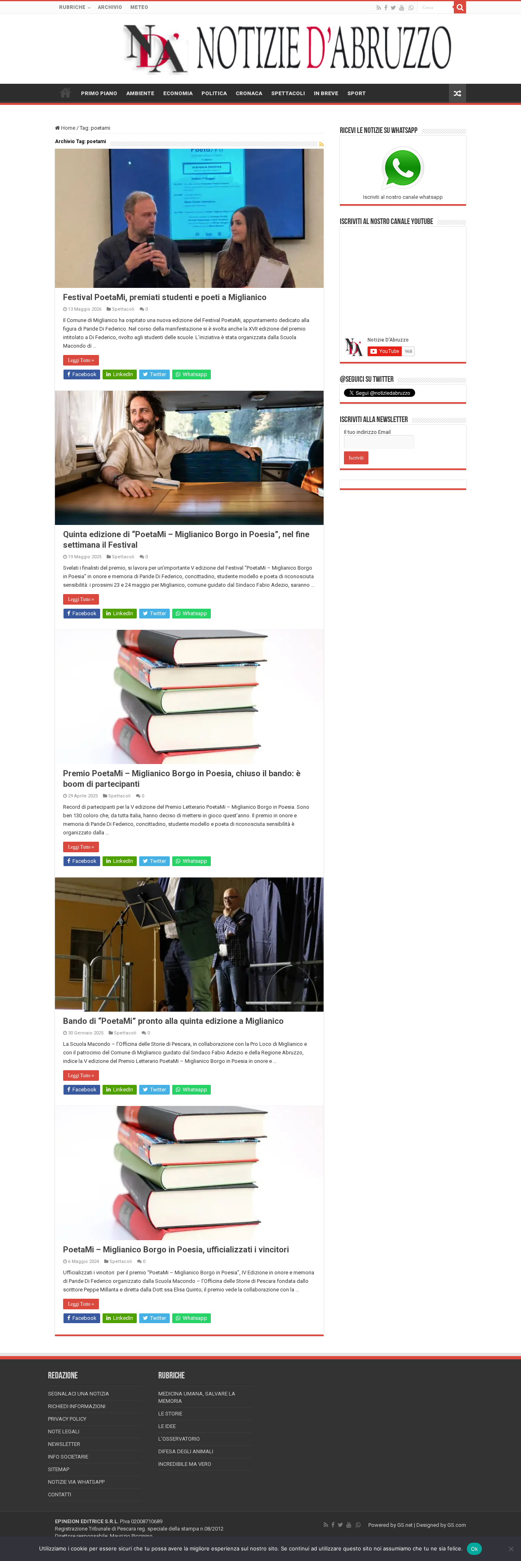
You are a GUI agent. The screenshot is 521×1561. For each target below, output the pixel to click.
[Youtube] (401, 8)
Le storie (170, 1414)
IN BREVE (326, 93)
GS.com (456, 1525)
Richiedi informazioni (76, 1406)
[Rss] (379, 8)
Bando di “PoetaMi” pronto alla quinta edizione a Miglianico (173, 1021)
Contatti (59, 1494)
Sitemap (58, 1469)
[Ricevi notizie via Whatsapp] (411, 8)
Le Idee (167, 1426)
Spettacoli (123, 309)
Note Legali (63, 1431)
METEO (139, 7)
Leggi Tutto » (81, 360)
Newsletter (64, 1444)
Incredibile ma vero (184, 1464)
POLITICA (214, 93)
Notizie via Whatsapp (76, 1482)
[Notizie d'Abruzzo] (260, 49)
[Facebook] (385, 8)
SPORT (356, 93)
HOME (65, 92)
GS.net (405, 1525)
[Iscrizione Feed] (321, 144)
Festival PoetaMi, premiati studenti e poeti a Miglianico (165, 297)
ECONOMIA (178, 93)
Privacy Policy (67, 1419)
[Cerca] (460, 7)
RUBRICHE (72, 7)
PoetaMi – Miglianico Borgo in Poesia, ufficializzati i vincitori (176, 1249)
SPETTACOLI (288, 93)
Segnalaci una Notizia (78, 1394)
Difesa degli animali (185, 1451)
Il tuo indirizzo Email (367, 432)
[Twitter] (393, 8)
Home (67, 128)
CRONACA (249, 93)
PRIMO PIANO (99, 93)
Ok (474, 1549)
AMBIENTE (140, 93)
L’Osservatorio (179, 1439)
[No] (511, 1549)
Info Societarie (68, 1457)
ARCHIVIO (110, 7)
